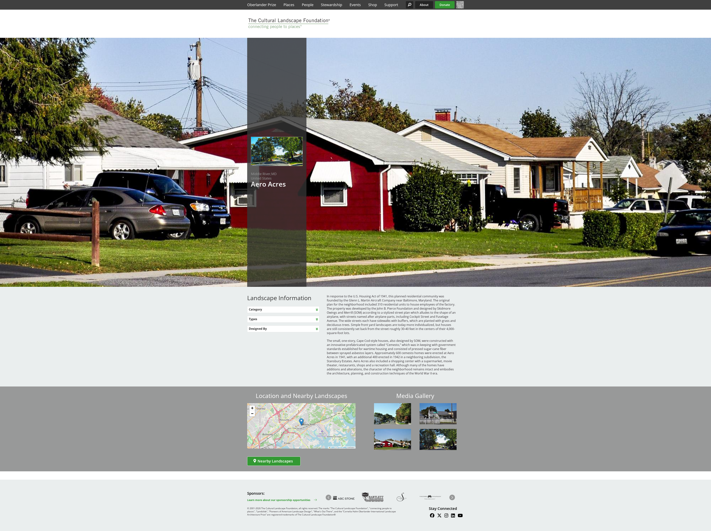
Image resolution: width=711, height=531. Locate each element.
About (424, 5)
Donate (445, 5)
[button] (409, 5)
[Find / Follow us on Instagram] (446, 516)
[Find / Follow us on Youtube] (460, 516)
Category (255, 309)
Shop (372, 4)
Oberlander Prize (261, 4)
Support (391, 4)
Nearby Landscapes (275, 461)
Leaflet (332, 447)
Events (355, 4)
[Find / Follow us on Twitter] (439, 516)
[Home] (460, 7)
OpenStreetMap (342, 447)
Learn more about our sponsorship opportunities (278, 500)
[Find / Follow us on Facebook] (432, 516)
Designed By (258, 329)
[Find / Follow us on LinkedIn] (453, 516)
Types (253, 319)
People (307, 4)
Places (288, 4)
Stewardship (331, 4)
